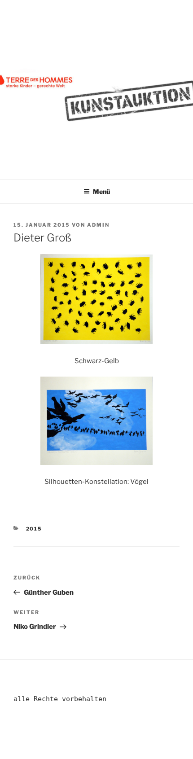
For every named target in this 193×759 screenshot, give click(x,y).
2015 (34, 529)
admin (98, 225)
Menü (101, 191)
